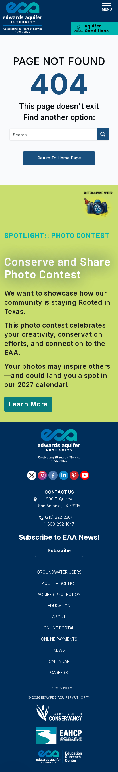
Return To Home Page (59, 158)
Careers (59, 672)
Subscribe (59, 550)
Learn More (28, 404)
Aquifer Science (59, 583)
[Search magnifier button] (103, 134)
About (59, 616)
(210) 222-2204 (59, 517)
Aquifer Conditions (96, 28)
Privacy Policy (61, 688)
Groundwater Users (59, 572)
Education (59, 605)
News (59, 650)
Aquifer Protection (59, 594)
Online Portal (59, 627)
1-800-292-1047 (59, 524)
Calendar (59, 661)
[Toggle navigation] (106, 6)
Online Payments (59, 639)
